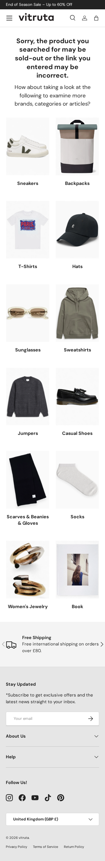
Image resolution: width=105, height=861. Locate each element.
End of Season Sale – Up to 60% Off (39, 4)
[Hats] (77, 229)
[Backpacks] (77, 146)
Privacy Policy (16, 847)
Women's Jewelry (28, 606)
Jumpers (28, 433)
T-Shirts (27, 266)
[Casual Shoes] (77, 396)
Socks (77, 517)
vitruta (24, 838)
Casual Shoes (77, 433)
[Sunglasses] (27, 313)
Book (77, 606)
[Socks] (77, 479)
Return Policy (74, 847)
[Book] (77, 569)
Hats (77, 266)
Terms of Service (45, 847)
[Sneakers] (27, 146)
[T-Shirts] (27, 229)
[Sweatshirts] (77, 313)
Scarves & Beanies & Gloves (28, 520)
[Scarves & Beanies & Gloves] (27, 479)
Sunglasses (28, 350)
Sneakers (27, 183)
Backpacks (77, 183)
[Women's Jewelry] (27, 569)
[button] (96, 18)
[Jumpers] (27, 396)
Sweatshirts (77, 350)
